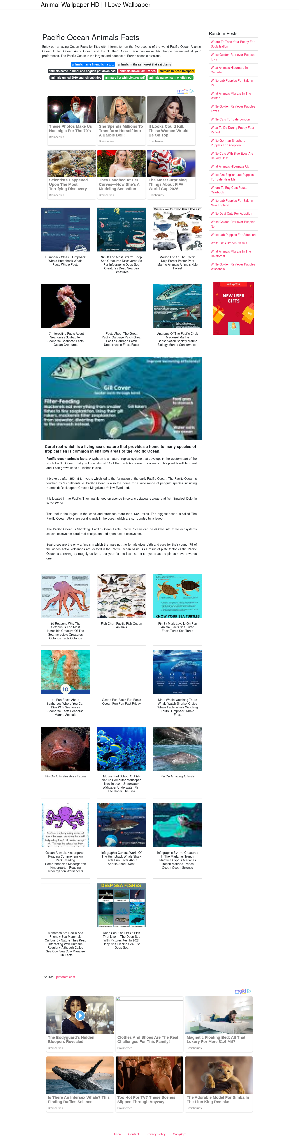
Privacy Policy (155, 1134)
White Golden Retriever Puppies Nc (233, 223)
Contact (133, 1134)
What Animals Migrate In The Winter (231, 95)
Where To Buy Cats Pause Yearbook (229, 189)
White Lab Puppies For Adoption (233, 234)
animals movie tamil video (138, 71)
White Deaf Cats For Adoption (231, 213)
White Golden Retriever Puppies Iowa (233, 56)
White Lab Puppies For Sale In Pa (232, 82)
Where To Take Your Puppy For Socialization (233, 43)
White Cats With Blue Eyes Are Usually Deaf (232, 155)
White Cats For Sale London (230, 119)
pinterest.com (65, 977)
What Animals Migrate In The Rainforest (231, 253)
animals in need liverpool (177, 71)
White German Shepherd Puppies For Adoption (228, 142)
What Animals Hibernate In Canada (229, 69)
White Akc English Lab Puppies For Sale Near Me (232, 176)
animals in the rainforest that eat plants (144, 64)
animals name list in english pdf (170, 77)
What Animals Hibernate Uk (230, 166)
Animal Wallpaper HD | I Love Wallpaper (95, 4)
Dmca (117, 1134)
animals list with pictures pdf (125, 77)
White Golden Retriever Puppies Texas (233, 108)
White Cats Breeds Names (229, 243)
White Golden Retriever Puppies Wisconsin (233, 266)
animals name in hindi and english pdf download (82, 71)
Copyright (179, 1134)
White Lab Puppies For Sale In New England (232, 202)
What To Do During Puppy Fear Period (232, 129)
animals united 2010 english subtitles (76, 77)
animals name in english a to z (93, 64)
